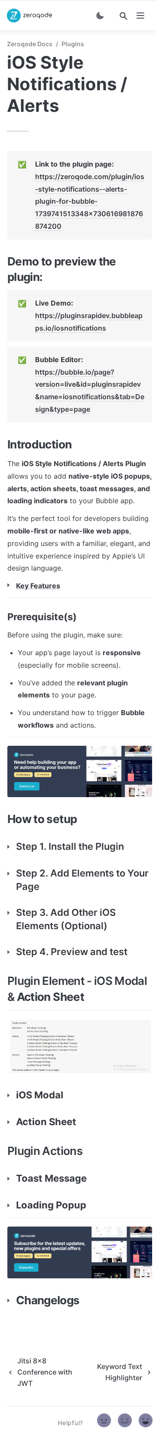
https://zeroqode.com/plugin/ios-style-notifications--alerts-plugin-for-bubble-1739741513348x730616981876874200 (89, 201)
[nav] (140, 15)
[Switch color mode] (100, 15)
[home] (29, 15)
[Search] (123, 16)
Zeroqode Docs (29, 43)
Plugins (73, 43)
